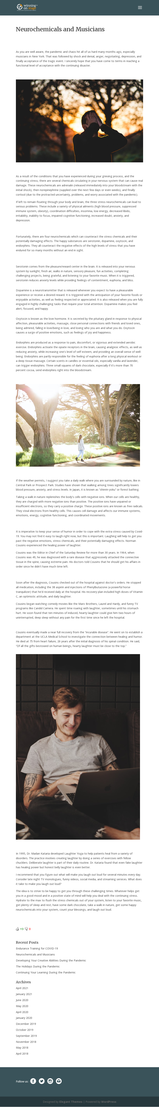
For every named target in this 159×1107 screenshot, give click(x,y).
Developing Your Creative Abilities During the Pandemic (51, 960)
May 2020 (22, 1006)
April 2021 (22, 988)
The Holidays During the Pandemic (38, 966)
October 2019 (24, 1030)
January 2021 (24, 994)
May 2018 (22, 1047)
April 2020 (22, 1012)
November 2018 (26, 1042)
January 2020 (24, 1018)
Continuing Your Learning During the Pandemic (46, 972)
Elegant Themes (70, 1102)
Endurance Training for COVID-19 (37, 948)
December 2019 (26, 1024)
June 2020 (22, 1000)
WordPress (108, 1102)
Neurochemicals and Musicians (35, 954)
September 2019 (26, 1036)
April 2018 (22, 1053)
